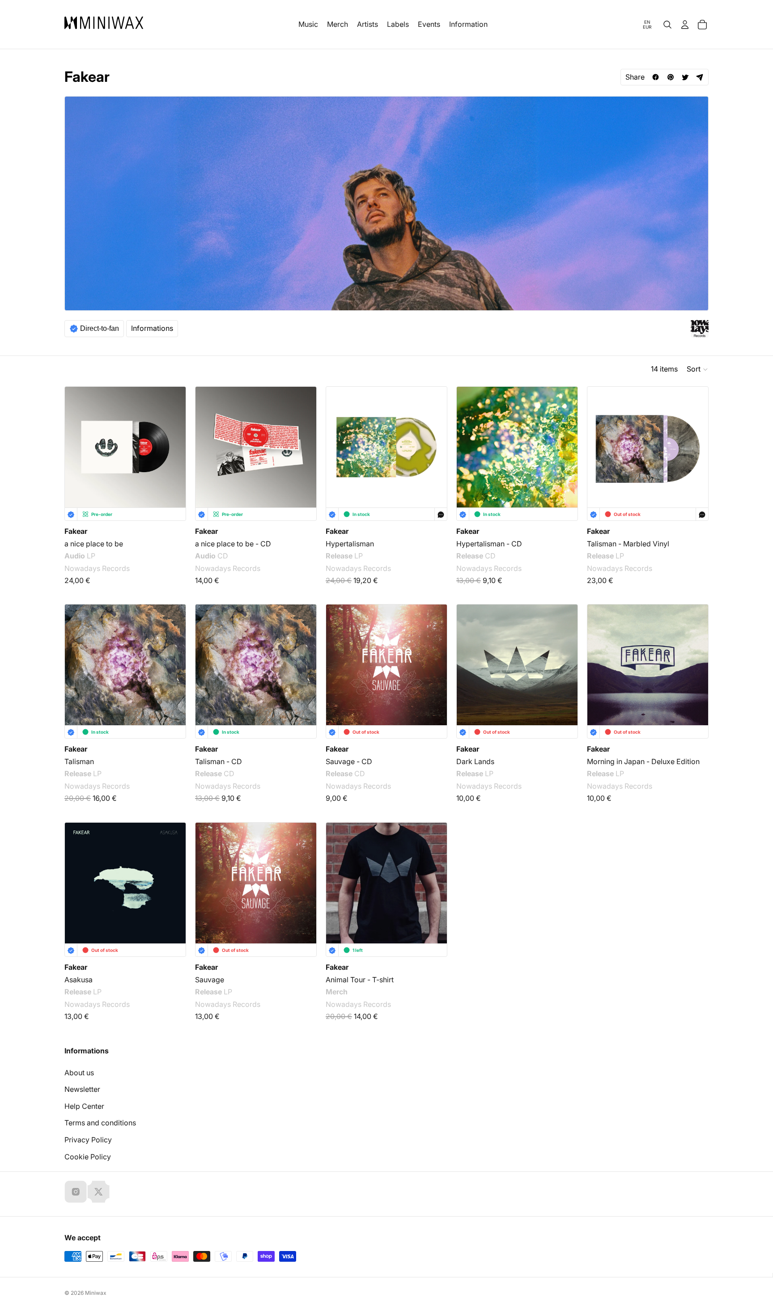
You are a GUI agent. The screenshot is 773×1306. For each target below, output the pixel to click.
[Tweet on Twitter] (685, 77)
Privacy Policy (88, 1139)
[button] (698, 369)
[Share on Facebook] (655, 77)
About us (79, 1072)
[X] (98, 1191)
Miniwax (95, 1292)
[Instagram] (75, 1191)
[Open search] (667, 24)
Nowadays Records (97, 568)
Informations (152, 328)
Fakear (75, 531)
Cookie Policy (87, 1156)
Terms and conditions (100, 1122)
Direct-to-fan (99, 328)
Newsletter (82, 1089)
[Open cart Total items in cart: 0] (702, 24)
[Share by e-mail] (700, 77)
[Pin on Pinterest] (670, 77)
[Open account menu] (685, 24)
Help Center (84, 1106)
